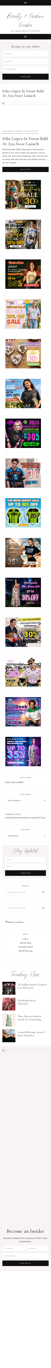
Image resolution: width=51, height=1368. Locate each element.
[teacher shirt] (23, 328)
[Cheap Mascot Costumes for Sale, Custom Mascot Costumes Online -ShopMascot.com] (14, 922)
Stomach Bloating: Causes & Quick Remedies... (31, 1034)
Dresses (18, 131)
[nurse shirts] (23, 368)
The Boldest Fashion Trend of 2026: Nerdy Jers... (32, 986)
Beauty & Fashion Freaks (25, 22)
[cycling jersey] (23, 646)
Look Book (18, 133)
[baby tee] (23, 527)
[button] (25, 3)
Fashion (26, 131)
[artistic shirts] (23, 765)
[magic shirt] (23, 606)
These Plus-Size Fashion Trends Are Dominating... (30, 1018)
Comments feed (25, 947)
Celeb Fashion (8, 131)
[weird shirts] (23, 447)
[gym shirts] (23, 567)
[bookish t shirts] (23, 407)
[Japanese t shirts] (23, 248)
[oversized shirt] (23, 208)
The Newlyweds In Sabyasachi (27, 1002)
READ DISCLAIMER (14, 782)
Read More (25, 169)
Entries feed (25, 943)
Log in (25, 939)
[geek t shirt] (23, 726)
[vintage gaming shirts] (23, 487)
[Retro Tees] (23, 288)
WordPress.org (25, 951)
